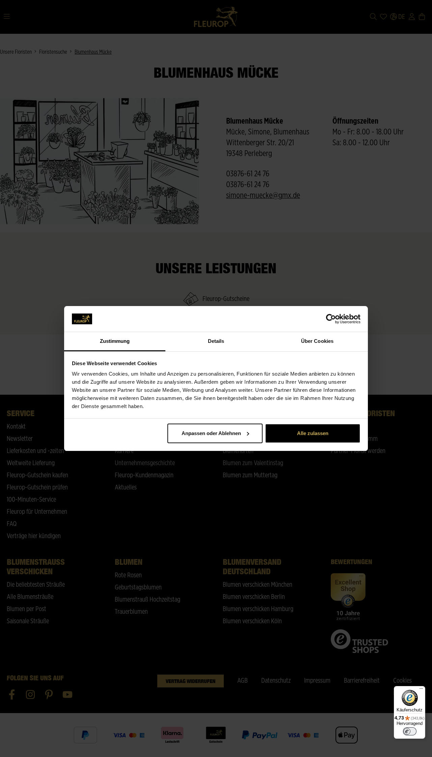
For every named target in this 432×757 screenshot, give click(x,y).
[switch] (409, 731)
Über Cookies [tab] (317, 341)
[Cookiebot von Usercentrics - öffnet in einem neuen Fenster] (330, 319)
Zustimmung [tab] (115, 341)
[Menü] (421, 690)
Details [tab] (216, 341)
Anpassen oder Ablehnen (211, 433)
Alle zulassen (312, 433)
